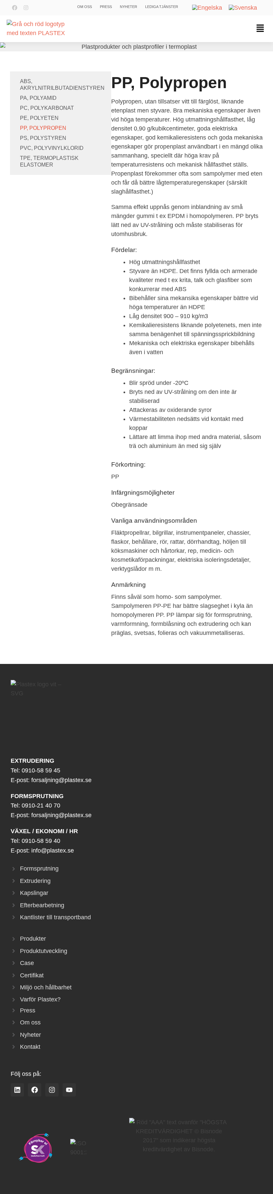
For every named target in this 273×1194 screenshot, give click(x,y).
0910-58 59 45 (41, 770)
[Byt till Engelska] (207, 8)
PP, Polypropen (43, 128)
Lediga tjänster (161, 7)
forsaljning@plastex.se (61, 780)
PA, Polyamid (38, 98)
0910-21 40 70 (41, 805)
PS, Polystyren (43, 138)
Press (106, 7)
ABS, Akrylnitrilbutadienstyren (62, 84)
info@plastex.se (52, 850)
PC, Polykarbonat (47, 108)
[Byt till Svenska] (242, 8)
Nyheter (128, 7)
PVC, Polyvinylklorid (52, 148)
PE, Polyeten (39, 118)
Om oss (84, 7)
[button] (260, 29)
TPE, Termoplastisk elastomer (49, 161)
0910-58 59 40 (41, 841)
